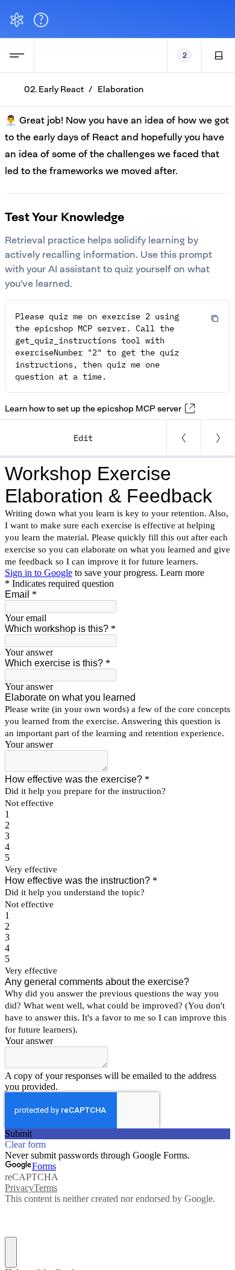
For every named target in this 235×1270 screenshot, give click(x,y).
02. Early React (54, 89)
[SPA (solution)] (183, 437)
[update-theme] (218, 55)
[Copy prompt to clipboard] (215, 317)
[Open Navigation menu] (17, 55)
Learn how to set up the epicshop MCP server (93, 408)
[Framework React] (218, 437)
